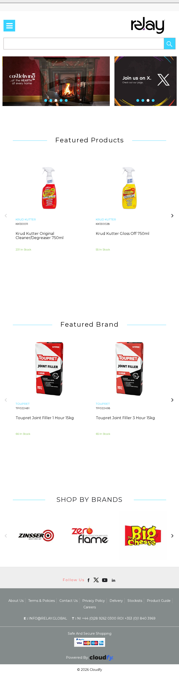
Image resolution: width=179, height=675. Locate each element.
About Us (16, 601)
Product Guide (159, 601)
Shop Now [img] (31, 275)
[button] (170, 43)
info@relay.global (45, 618)
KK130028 (103, 224)
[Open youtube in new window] (105, 580)
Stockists (134, 601)
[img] (96, 580)
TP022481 (22, 408)
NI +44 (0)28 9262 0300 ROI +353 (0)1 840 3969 (113, 618)
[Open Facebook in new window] (89, 580)
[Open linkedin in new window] (114, 580)
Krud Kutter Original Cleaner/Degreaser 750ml (40, 235)
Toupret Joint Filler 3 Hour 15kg (125, 418)
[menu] (9, 25)
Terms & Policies (41, 601)
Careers (89, 607)
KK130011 (22, 224)
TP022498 (103, 408)
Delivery (116, 601)
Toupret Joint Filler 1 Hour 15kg (45, 418)
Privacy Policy (93, 601)
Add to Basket (67, 275)
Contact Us (68, 601)
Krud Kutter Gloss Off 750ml (122, 233)
